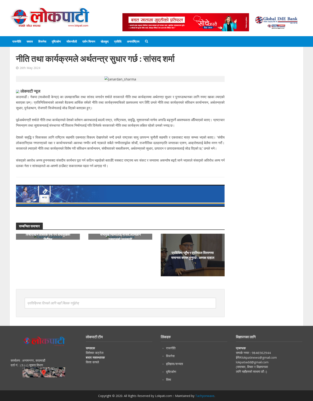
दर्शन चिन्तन (88, 41)
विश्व (168, 379)
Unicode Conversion (225, 9)
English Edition (166, 9)
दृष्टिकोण (56, 41)
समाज (30, 41)
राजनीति (16, 41)
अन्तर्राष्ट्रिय (133, 41)
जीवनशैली (71, 41)
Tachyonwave (204, 396)
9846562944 (261, 353)
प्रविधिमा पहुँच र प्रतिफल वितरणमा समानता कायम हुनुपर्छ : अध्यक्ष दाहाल (192, 255)
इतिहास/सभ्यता (174, 364)
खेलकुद (105, 41)
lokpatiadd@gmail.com (252, 362)
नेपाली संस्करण (194, 9)
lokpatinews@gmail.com (259, 357)
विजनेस (42, 41)
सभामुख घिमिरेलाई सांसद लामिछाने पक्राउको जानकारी (120, 236)
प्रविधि (117, 41)
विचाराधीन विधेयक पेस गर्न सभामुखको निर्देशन (48, 236)
